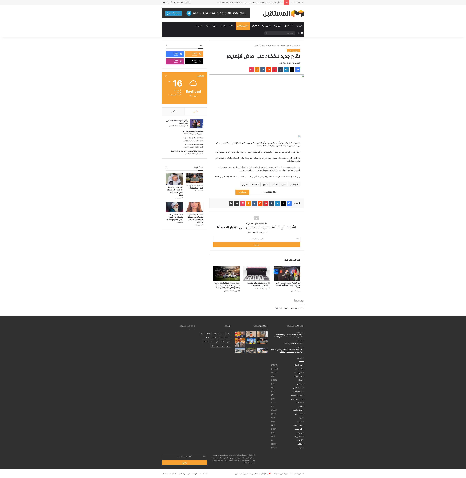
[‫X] (292, 69)
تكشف (228, 337)
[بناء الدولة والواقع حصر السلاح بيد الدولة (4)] (194, 178)
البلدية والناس (298, 388)
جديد (283, 184)
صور (228, 342)
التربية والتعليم (297, 391)
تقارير (300, 406)
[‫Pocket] (251, 69)
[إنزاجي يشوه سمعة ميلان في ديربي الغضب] (196, 123)
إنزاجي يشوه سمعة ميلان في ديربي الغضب (177, 122)
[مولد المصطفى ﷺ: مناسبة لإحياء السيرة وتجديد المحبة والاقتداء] (174, 207)
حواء (207, 26)
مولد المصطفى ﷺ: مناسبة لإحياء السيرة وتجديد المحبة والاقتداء (174, 217)
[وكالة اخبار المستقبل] (281, 13)
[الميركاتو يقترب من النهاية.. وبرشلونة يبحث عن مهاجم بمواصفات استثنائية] (240, 334)
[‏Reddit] (268, 69)
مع (223, 346)
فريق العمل (182, 474)
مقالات (231, 26)
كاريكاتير (299, 440)
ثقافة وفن (255, 26)
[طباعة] (231, 203)
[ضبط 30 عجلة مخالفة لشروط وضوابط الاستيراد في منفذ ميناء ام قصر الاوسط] (240, 350)
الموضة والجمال (297, 399)
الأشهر (195, 111)
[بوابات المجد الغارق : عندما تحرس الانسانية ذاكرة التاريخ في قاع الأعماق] (194, 207)
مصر (228, 346)
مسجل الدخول (289, 308)
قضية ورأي (299, 436)
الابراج (214, 26)
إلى (223, 333)
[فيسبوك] (297, 69)
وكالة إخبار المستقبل (261, 474)
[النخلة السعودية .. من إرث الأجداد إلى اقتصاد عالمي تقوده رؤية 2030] (174, 179)
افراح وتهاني (298, 376)
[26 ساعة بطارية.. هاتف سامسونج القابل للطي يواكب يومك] (256, 273)
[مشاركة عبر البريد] (236, 203)
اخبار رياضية (266, 26)
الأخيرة (173, 111)
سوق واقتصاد (298, 425)
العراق (208, 333)
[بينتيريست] (274, 69)
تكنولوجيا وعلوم (242, 26)
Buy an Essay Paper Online (193, 138)
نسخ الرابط (242, 192)
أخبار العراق (289, 26)
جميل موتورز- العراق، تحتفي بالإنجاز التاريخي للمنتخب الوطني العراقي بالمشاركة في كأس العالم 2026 (227, 285)
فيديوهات (299, 433)
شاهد (207, 337)
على (274, 184)
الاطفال (300, 384)
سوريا (214, 337)
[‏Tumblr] (280, 69)
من (218, 346)
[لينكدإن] (286, 69)
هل (213, 346)
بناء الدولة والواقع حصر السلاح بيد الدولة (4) (195, 187)
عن (217, 342)
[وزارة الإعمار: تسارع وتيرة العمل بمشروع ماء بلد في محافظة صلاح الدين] (251, 350)
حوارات (300, 421)
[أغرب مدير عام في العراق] (251, 334)
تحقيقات (300, 403)
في (211, 342)
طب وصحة (198, 26)
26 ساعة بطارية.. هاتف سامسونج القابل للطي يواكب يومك (258, 284)
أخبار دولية (277, 26)
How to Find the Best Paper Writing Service (187, 151)
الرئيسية (299, 26)
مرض (244, 184)
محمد (205, 342)
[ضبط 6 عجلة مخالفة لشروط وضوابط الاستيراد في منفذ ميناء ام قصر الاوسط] (262, 334)
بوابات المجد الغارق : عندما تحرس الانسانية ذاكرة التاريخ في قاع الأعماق (195, 218)
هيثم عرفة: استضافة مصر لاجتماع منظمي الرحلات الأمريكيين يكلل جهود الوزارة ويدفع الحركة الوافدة (248, 2)
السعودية (216, 333)
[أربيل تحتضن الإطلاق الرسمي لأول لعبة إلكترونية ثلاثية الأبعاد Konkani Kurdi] (287, 273)
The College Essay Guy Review (192, 131)
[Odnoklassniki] (257, 69)
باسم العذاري (239, 474)
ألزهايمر (294, 184)
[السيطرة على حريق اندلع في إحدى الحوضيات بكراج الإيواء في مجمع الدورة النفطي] (262, 350)
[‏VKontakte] (262, 69)
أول (229, 333)
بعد (202, 333)
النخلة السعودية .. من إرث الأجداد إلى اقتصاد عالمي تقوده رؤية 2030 (175, 191)
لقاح (264, 184)
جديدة (220, 337)
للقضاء (254, 184)
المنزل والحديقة (297, 395)
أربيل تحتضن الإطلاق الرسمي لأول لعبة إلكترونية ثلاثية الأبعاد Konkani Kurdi (287, 285)
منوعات (223, 26)
